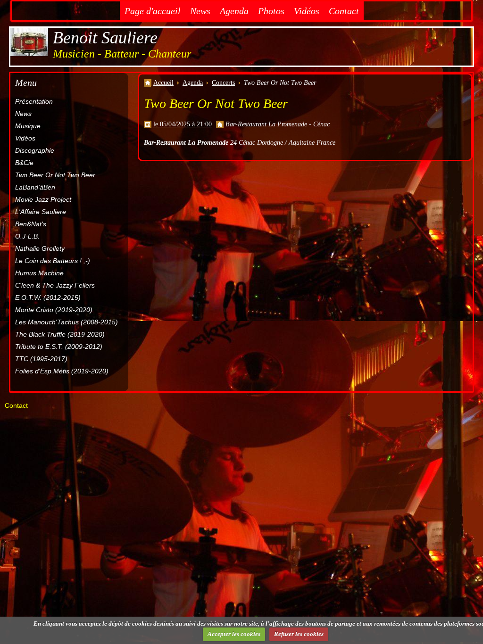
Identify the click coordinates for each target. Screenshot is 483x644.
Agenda (234, 11)
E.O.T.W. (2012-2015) (48, 297)
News (200, 11)
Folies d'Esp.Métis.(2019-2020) (61, 371)
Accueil (163, 82)
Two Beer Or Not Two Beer (55, 175)
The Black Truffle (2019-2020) (60, 334)
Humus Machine (39, 273)
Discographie (34, 150)
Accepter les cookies (234, 633)
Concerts (223, 82)
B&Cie (24, 162)
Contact (344, 11)
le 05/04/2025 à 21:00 (182, 124)
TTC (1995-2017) (41, 359)
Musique (28, 126)
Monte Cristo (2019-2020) (53, 310)
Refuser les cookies (299, 633)
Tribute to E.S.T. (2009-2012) (58, 346)
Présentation (34, 101)
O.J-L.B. (27, 236)
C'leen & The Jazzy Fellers (55, 285)
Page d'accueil (153, 11)
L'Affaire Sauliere (40, 211)
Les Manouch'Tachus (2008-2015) (66, 322)
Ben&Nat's (30, 224)
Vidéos (306, 11)
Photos (271, 11)
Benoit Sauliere (105, 37)
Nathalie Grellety (40, 248)
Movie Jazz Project (43, 199)
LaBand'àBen (35, 187)
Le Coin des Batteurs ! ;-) (52, 260)
